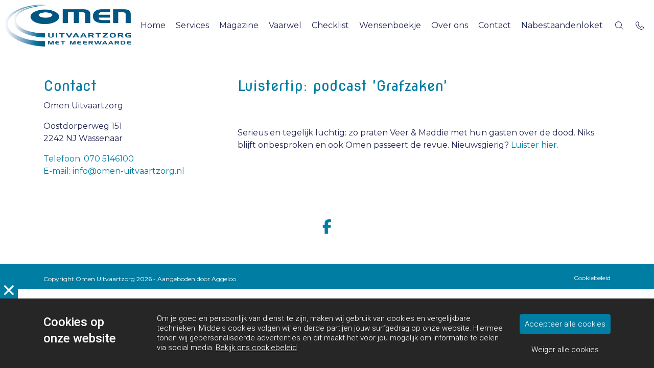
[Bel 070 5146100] (639, 25)
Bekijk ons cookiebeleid (256, 347)
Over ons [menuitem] (449, 25)
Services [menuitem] (192, 25)
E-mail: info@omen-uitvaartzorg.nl (113, 171)
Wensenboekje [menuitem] (390, 25)
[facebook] (327, 227)
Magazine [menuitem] (239, 25)
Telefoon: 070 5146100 (88, 159)
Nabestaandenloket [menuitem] (562, 25)
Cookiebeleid (592, 278)
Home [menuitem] (153, 25)
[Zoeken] (619, 25)
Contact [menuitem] (494, 25)
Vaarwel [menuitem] (285, 25)
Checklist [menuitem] (330, 25)
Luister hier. (534, 145)
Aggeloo (224, 279)
